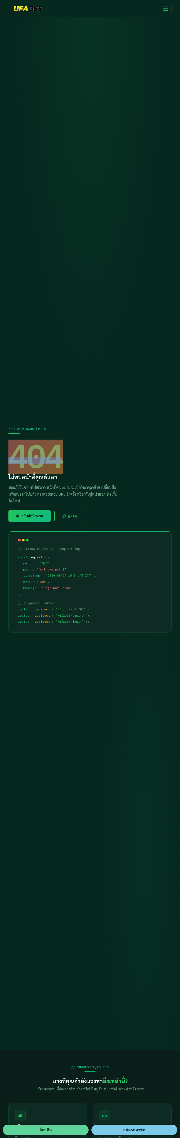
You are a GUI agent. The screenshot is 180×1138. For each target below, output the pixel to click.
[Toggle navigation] (166, 9)
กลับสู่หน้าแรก (32, 515)
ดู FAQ (72, 515)
